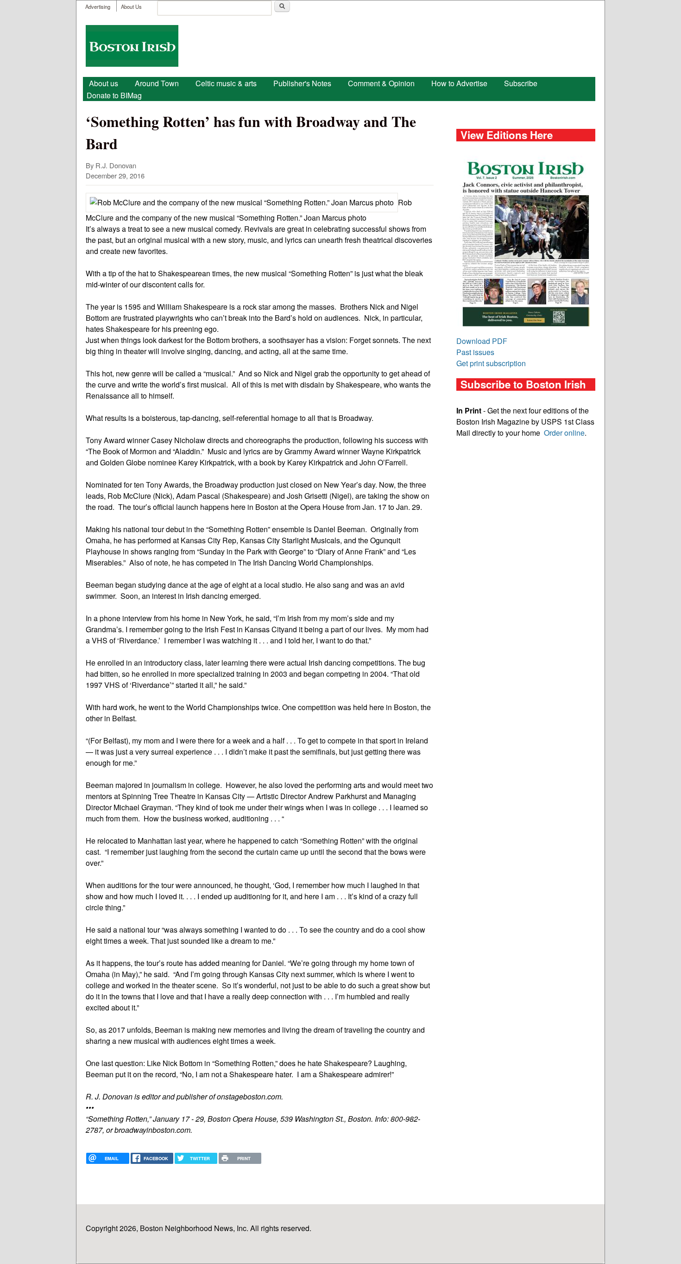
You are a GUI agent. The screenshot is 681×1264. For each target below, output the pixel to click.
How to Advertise (459, 83)
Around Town (157, 83)
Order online (564, 432)
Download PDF (481, 341)
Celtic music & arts (226, 83)
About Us (131, 6)
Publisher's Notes (302, 83)
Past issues (475, 352)
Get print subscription (491, 363)
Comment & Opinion (381, 83)
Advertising (97, 6)
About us (103, 83)
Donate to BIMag (114, 95)
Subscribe (520, 83)
